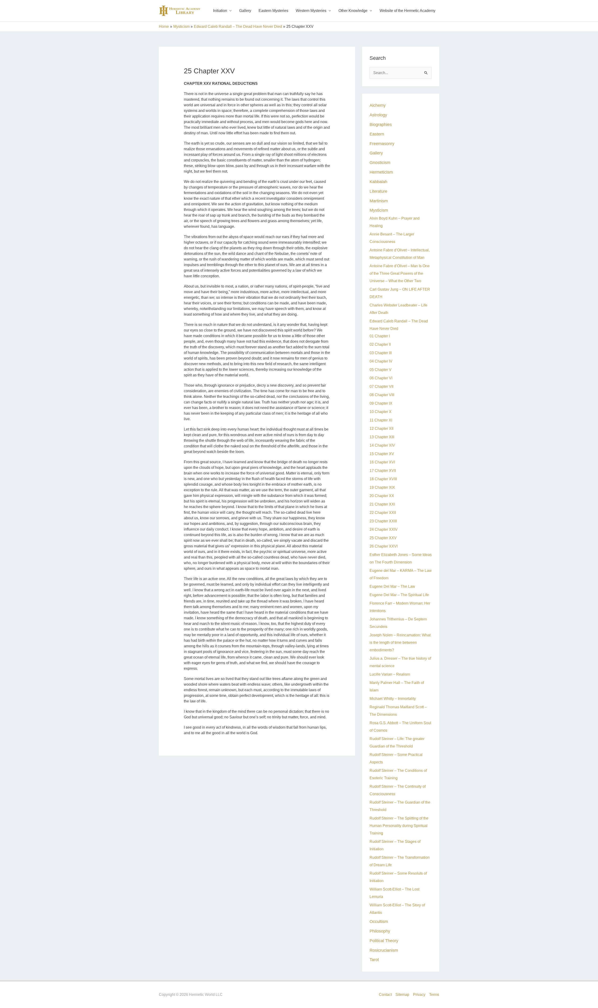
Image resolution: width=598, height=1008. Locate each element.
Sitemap (402, 995)
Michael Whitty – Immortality (393, 699)
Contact (385, 995)
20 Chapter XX (382, 496)
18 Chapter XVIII (383, 479)
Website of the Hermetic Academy (407, 11)
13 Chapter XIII (382, 437)
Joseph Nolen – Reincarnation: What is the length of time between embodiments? (400, 642)
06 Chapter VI (381, 378)
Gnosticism (380, 162)
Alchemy (378, 105)
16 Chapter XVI (382, 462)
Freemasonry (382, 143)
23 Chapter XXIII (383, 521)
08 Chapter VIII (382, 395)
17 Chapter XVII (383, 471)
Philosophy (380, 931)
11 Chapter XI (381, 420)
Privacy (419, 995)
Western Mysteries (311, 11)
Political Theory (384, 940)
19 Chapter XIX (382, 487)
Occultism (379, 921)
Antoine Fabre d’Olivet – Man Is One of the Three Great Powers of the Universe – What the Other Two (400, 273)
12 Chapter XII (381, 429)
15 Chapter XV (382, 454)
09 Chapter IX (381, 403)
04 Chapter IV (381, 361)
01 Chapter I (380, 336)
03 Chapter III (381, 353)
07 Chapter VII (381, 386)
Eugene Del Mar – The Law (392, 586)
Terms (434, 995)
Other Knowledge (352, 11)
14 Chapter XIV (382, 445)
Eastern (377, 134)
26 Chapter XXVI (384, 546)
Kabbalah (378, 181)
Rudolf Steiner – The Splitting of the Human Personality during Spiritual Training (399, 825)
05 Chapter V (381, 370)
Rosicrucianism (384, 950)
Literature (378, 191)
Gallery (245, 11)
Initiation (220, 11)
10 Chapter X (381, 412)
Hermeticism (381, 172)
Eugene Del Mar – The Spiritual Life (399, 595)
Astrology (378, 114)
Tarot (374, 959)
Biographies (381, 124)
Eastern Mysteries (273, 11)
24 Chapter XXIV (384, 529)
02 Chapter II (380, 344)
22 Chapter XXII (383, 513)
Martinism (379, 200)
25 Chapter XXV (383, 538)
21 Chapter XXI (382, 504)
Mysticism (379, 210)
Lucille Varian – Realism (390, 674)
